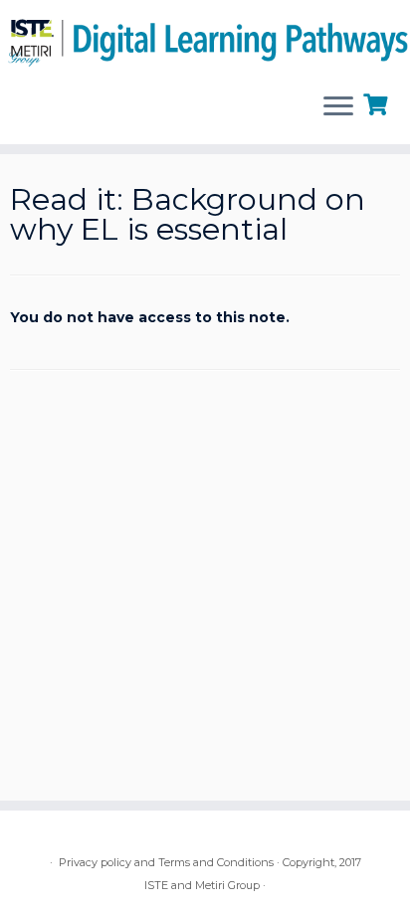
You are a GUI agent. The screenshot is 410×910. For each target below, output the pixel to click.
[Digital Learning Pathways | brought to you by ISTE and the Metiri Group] (205, 39)
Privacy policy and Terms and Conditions (166, 862)
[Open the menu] (338, 108)
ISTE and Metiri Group (202, 885)
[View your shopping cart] (377, 102)
